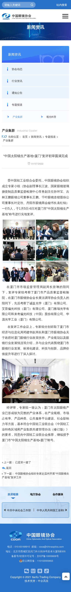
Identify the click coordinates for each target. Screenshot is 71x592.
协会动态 (17, 69)
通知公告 (17, 93)
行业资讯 (17, 81)
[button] (66, 510)
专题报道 (17, 104)
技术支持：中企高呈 (36, 581)
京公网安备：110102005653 (37, 560)
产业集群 (8, 140)
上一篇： (17, 462)
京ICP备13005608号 (48, 556)
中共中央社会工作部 (19, 510)
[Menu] (65, 16)
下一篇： (35, 475)
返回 (8, 468)
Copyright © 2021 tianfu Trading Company (35, 577)
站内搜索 (61, 5)
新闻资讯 (36, 136)
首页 (25, 136)
